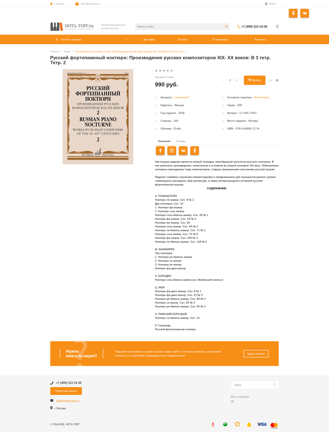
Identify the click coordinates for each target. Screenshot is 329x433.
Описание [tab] (164, 141)
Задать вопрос (256, 353)
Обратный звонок (66, 390)
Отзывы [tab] (181, 141)
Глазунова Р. (181, 97)
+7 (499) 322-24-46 (254, 26)
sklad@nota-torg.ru (91, 3)
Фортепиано (262, 97)
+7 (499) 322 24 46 (68, 382)
